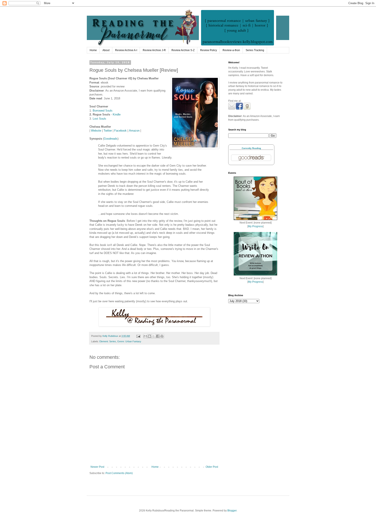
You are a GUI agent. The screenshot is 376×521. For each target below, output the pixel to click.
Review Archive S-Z (183, 50)
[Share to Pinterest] (162, 336)
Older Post (212, 466)
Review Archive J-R (154, 50)
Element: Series (107, 341)
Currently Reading (251, 148)
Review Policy (208, 50)
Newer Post (97, 466)
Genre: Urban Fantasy (129, 341)
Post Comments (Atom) (119, 473)
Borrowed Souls (102, 110)
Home (93, 50)
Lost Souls (99, 118)
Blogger (232, 510)
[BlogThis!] (149, 336)
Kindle (117, 114)
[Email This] (145, 336)
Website (96, 130)
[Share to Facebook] (158, 336)
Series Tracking (255, 50)
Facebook (120, 130)
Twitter (108, 130)
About (105, 50)
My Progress (255, 226)
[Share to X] (153, 336)
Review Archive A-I (126, 50)
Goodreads (111, 138)
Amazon (134, 130)
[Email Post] (138, 336)
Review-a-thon (231, 50)
